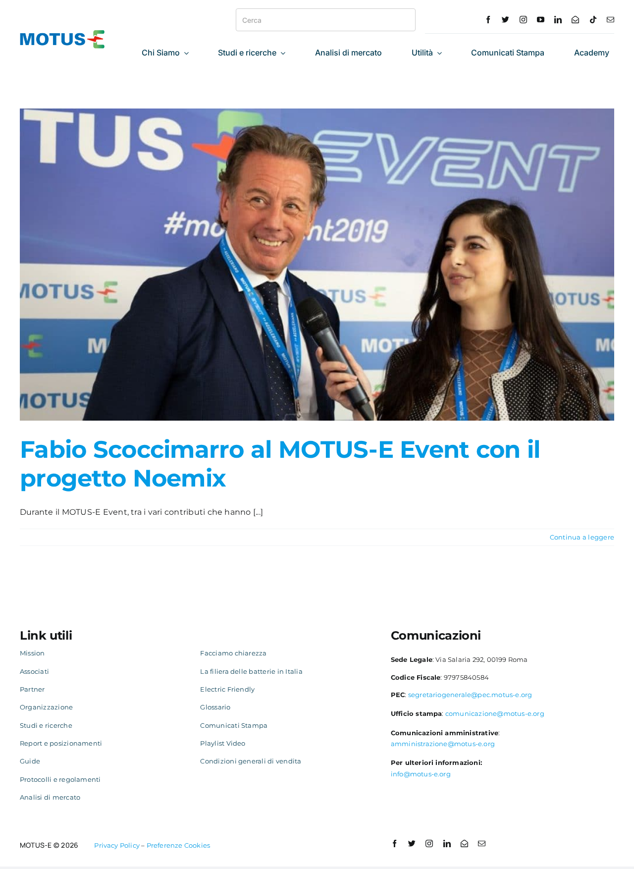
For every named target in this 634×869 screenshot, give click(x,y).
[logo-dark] (62, 34)
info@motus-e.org (421, 774)
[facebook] (488, 19)
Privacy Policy (117, 845)
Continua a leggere (582, 537)
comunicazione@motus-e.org (494, 713)
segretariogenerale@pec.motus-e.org (470, 695)
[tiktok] (593, 19)
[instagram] (523, 19)
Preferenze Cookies (179, 845)
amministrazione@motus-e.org (443, 744)
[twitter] (505, 19)
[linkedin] (558, 19)
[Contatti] (575, 19)
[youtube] (540, 19)
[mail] (610, 19)
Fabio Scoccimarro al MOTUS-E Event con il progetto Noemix (280, 463)
